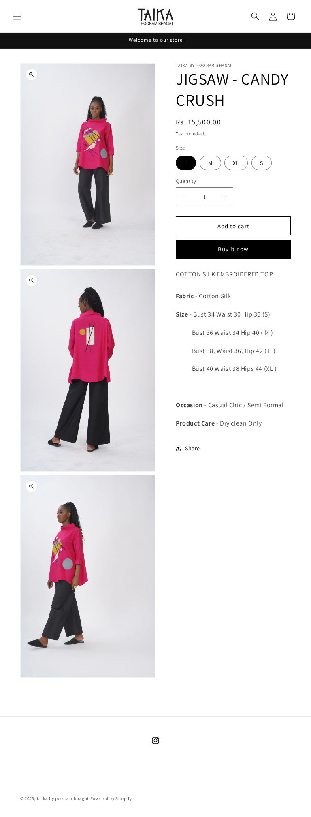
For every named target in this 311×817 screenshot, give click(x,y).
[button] (17, 16)
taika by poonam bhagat (63, 798)
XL (236, 163)
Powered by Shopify (111, 798)
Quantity (186, 181)
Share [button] (192, 448)
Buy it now (233, 249)
